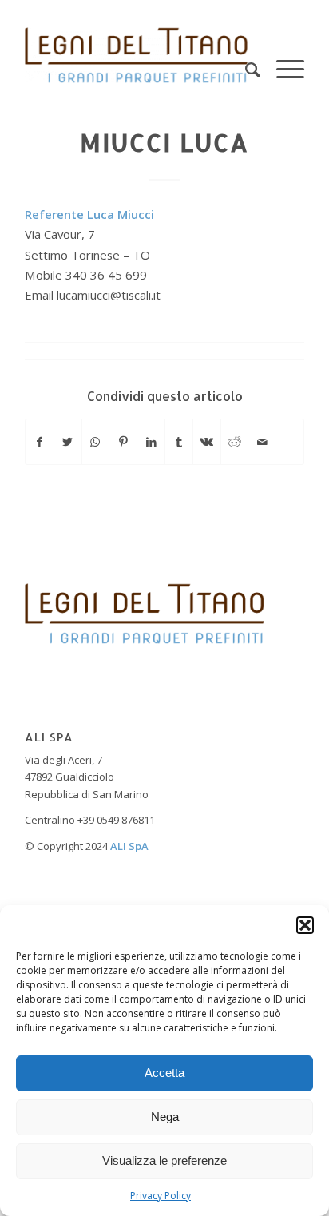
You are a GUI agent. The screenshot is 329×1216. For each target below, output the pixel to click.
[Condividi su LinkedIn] (150, 441)
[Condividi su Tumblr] (178, 441)
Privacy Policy (160, 1195)
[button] (305, 925)
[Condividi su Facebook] (40, 441)
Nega (165, 1116)
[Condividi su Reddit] (234, 441)
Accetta (164, 1072)
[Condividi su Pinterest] (123, 441)
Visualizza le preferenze (164, 1160)
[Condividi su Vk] (206, 441)
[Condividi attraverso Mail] (261, 441)
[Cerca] (244, 55)
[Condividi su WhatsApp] (95, 441)
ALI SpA (129, 846)
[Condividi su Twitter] (67, 441)
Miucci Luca (164, 142)
